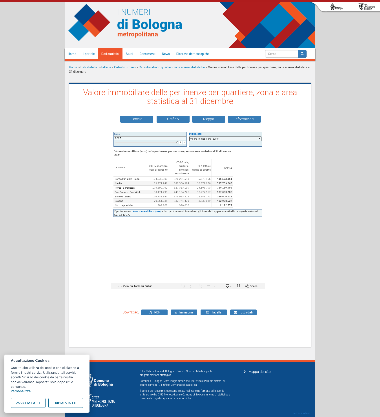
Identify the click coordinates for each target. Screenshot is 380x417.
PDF (157, 312)
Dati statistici (110, 54)
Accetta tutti (28, 402)
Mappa (208, 119)
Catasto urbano (125, 67)
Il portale (89, 54)
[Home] (125, 23)
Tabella (136, 119)
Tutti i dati (246, 312)
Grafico (173, 119)
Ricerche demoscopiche (193, 54)
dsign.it (308, 413)
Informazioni (244, 119)
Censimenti (147, 54)
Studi (129, 54)
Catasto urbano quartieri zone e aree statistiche (172, 67)
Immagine (186, 312)
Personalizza (21, 391)
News (166, 54)
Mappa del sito (260, 372)
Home (72, 54)
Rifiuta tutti (65, 402)
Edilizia (106, 67)
